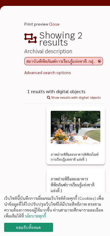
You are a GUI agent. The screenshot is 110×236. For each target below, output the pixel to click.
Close (54, 23)
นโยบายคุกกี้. (36, 215)
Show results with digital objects (75, 97)
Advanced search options (47, 72)
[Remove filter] (99, 61)
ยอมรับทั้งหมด (28, 227)
